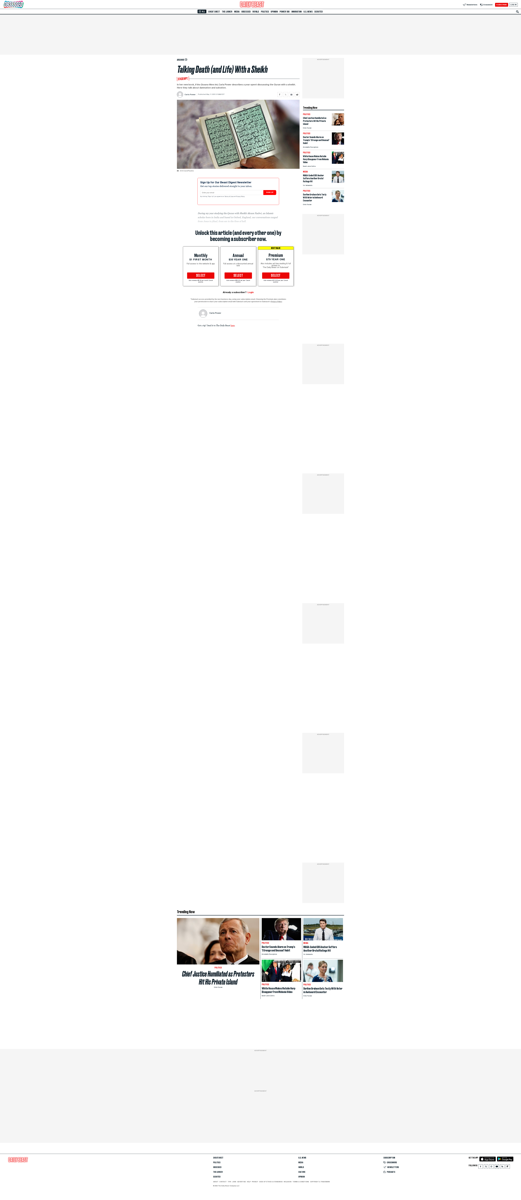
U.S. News (308, 11)
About (215, 1181)
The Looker (227, 11)
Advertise (241, 1181)
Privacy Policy (240, 196)
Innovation (296, 11)
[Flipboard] (508, 1167)
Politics (265, 11)
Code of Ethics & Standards (271, 1181)
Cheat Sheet (214, 11)
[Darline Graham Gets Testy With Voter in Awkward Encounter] (338, 201)
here (233, 325)
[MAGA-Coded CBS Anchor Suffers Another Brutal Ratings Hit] (338, 182)
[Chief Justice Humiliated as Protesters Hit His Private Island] (338, 125)
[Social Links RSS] (502, 1167)
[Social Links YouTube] (497, 1167)
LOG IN (513, 5)
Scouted (318, 11)
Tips (229, 1181)
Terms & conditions (301, 1181)
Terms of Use (229, 196)
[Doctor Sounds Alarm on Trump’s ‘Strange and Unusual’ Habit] (338, 144)
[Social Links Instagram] (491, 1167)
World (301, 1167)
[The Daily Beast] (252, 5)
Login (251, 292)
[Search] (517, 11)
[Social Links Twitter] (486, 1167)
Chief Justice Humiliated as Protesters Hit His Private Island (218, 978)
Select (201, 275)
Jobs (234, 1181)
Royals (255, 11)
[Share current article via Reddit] (297, 94)
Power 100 (285, 11)
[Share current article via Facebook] (279, 94)
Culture (301, 1172)
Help (249, 1181)
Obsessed (246, 11)
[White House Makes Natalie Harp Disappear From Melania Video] (338, 163)
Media (236, 11)
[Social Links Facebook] (480, 1167)
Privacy (255, 1181)
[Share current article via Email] (291, 94)
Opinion (274, 11)
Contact (223, 1181)
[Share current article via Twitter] (285, 94)
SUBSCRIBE (501, 5)
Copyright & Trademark (320, 1181)
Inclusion (287, 1181)
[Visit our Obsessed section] (22, 5)
